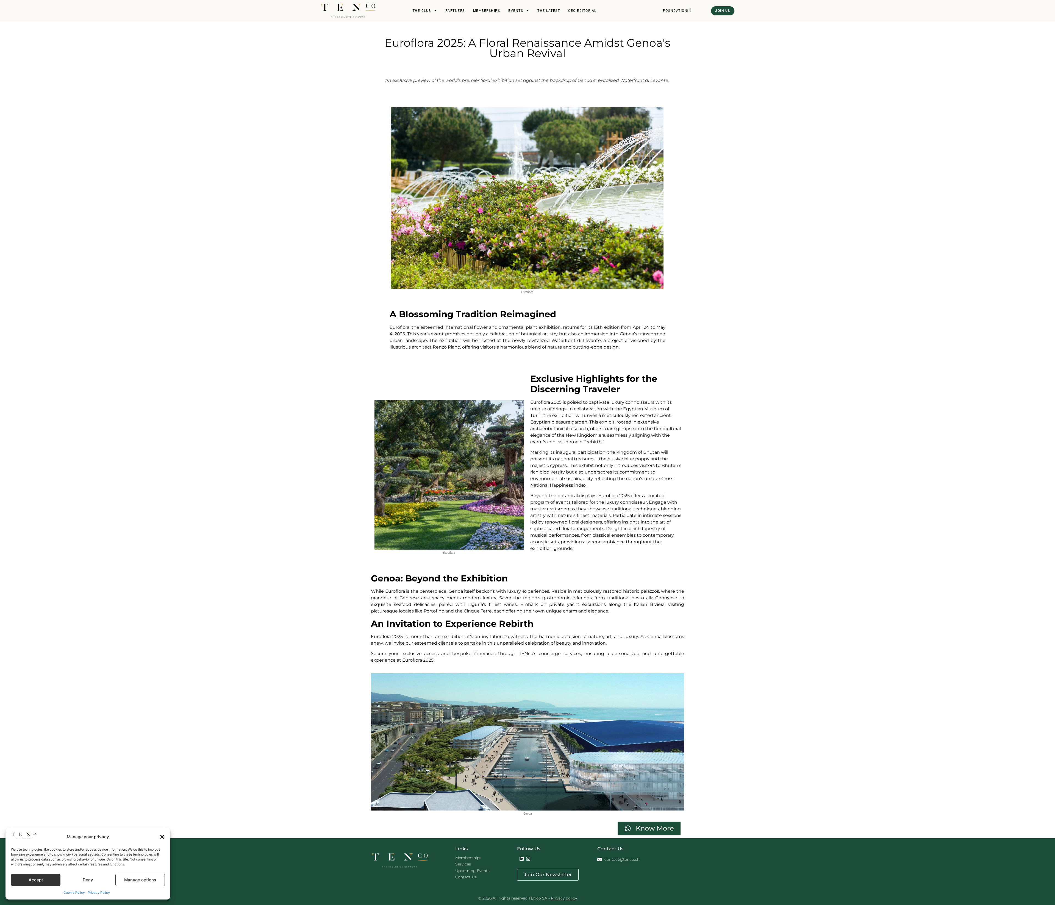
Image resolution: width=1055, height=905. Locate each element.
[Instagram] (528, 858)
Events (515, 11)
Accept (36, 879)
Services (463, 864)
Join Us (722, 11)
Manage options (140, 879)
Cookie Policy (74, 892)
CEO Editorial (582, 11)
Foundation (675, 11)
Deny (88, 879)
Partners (455, 11)
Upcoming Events (472, 870)
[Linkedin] (521, 858)
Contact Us (466, 877)
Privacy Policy (99, 892)
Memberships (486, 11)
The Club (422, 11)
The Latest (548, 11)
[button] (162, 837)
